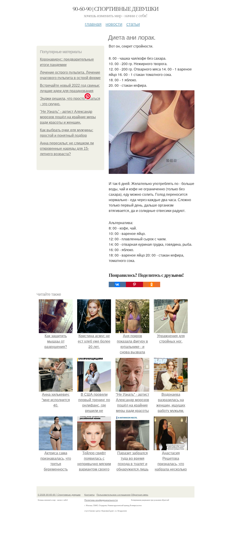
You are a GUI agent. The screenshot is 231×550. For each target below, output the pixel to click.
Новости (114, 23)
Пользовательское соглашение (114, 494)
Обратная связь (139, 494)
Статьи (133, 23)
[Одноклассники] (151, 284)
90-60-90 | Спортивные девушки (116, 8)
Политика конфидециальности (101, 500)
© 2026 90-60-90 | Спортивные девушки (59, 494)
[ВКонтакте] (117, 284)
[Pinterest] (134, 284)
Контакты (89, 494)
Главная (93, 23)
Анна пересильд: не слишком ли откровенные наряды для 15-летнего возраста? (67, 148)
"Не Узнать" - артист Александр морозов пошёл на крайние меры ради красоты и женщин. (68, 117)
